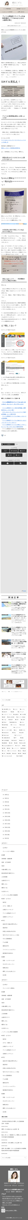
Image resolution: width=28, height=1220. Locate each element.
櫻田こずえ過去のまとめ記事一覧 (10, 1129)
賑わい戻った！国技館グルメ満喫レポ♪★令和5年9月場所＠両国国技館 (14, 1136)
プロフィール (7, 1185)
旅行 (18, 444)
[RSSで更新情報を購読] (20, 463)
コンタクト (21, 1185)
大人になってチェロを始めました (11, 1204)
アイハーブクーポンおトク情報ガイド (12, 1200)
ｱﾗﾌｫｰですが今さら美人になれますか (12, 1196)
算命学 (13, 1191)
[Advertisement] (14, 527)
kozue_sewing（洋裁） (11, 1210)
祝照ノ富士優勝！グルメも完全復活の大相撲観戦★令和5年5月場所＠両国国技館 (14, 1149)
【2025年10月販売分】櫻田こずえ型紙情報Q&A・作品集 (13, 1122)
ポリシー (14, 1185)
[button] (18, 455)
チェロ (8, 1191)
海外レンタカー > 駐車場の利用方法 (10, 148)
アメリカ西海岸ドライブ (8, 444)
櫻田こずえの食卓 (7, 1202)
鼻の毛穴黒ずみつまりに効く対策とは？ (12, 1198)
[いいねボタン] (2, 435)
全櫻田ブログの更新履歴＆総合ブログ (14, 1189)
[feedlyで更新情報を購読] (7, 463)
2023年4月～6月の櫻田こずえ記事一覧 (12, 1142)
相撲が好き (19, 1191)
